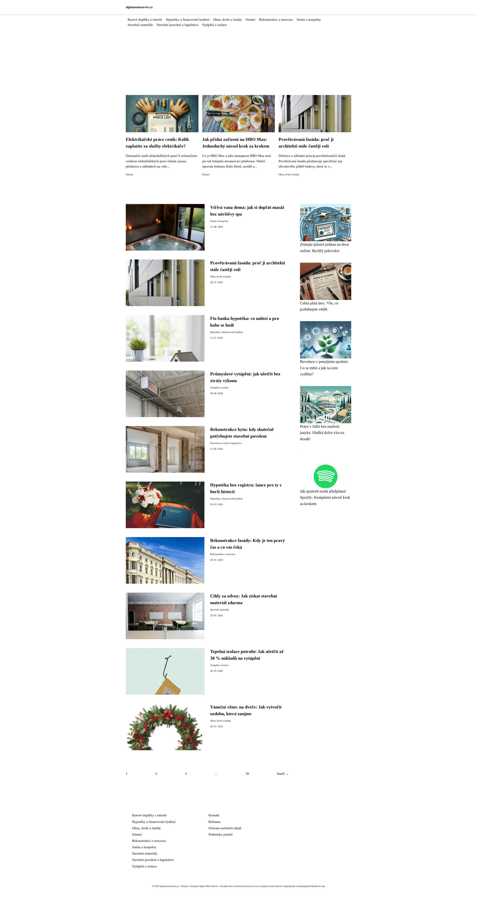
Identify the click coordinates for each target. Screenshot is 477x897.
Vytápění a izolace (214, 25)
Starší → (283, 774)
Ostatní (250, 19)
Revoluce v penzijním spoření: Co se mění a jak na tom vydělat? (324, 367)
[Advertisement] (238, 55)
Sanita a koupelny (309, 19)
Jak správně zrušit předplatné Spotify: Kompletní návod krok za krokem (325, 497)
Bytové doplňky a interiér (145, 19)
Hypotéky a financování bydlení (187, 19)
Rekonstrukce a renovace (276, 19)
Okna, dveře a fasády (227, 19)
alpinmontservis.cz (139, 7)
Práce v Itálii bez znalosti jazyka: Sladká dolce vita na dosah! (322, 432)
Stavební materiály (140, 25)
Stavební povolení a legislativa (177, 25)
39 (247, 774)
